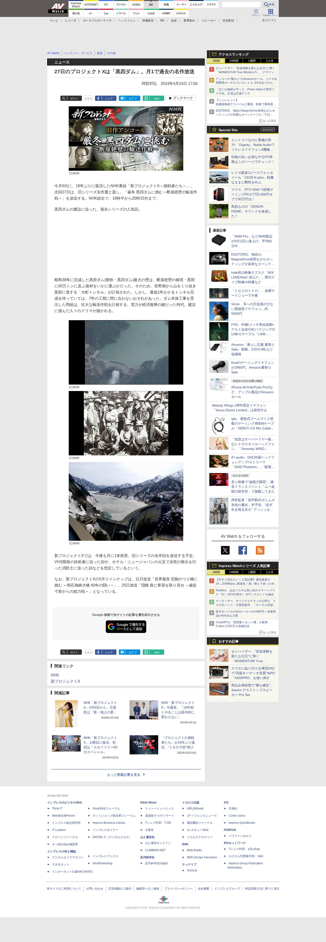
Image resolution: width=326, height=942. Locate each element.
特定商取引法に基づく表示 (262, 888)
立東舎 (149, 830)
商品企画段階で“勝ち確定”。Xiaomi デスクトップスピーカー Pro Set (252, 690)
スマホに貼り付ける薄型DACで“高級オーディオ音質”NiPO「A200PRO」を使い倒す (253, 673)
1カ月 (269, 60)
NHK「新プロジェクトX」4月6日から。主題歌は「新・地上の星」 (100, 707)
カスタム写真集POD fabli (246, 856)
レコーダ (70, 20)
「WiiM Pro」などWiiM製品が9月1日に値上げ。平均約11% (251, 241)
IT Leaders (59, 830)
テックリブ (189, 864)
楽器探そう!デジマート (159, 815)
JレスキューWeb (198, 830)
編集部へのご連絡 (147, 888)
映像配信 (148, 20)
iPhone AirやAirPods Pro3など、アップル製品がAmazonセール (252, 392)
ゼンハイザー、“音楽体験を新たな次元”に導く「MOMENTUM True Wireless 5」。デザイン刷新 (246, 72)
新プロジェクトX (65, 681)
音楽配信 (228, 20)
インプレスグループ (227, 888)
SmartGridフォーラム (106, 808)
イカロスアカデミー (200, 837)
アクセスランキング (234, 54)
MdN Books (194, 850)
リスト (88, 98)
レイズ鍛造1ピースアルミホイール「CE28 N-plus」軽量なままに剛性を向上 (252, 177)
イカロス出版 (190, 802)
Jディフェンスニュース (202, 815)
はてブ (133, 98)
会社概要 (203, 888)
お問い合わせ (94, 888)
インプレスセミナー (105, 830)
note (156, 98)
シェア (109, 98)
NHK (55, 675)
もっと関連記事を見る (123, 775)
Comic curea (237, 815)
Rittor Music (148, 802)
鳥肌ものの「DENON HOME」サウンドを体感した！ (251, 211)
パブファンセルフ (240, 836)
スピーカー (209, 20)
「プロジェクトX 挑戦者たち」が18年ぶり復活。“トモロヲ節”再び (178, 742)
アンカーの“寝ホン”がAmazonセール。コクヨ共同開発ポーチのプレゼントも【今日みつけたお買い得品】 (246, 83)
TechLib (192, 870)
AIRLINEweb (195, 808)
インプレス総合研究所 (66, 822)
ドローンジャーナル (65, 837)
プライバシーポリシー (178, 888)
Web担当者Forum (63, 815)
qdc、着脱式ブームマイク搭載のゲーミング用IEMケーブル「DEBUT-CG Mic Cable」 (252, 423)
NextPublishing (102, 863)
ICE (226, 802)
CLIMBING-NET (155, 850)
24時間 (233, 60)
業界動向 (189, 20)
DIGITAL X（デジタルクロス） (112, 837)
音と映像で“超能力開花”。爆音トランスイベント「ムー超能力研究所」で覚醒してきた (253, 486)
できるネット (60, 864)
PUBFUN (230, 830)
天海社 (233, 808)
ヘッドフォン (127, 20)
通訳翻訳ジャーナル (200, 822)
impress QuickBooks (242, 822)
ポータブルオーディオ (97, 20)
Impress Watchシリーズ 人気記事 (244, 566)
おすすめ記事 (229, 641)
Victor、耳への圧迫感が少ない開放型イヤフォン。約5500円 (252, 308)
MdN (185, 844)
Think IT (57, 808)
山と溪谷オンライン (158, 843)
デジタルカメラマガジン (68, 857)
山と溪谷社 (147, 837)
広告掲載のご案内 (119, 888)
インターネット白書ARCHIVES (72, 871)
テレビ (54, 20)
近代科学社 (147, 857)
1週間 (252, 60)
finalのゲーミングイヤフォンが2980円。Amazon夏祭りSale (252, 367)
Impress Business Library (109, 822)
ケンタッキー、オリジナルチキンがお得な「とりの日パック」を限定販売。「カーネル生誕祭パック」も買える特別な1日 (246, 605)
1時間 (216, 60)
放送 (174, 20)
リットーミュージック (159, 808)
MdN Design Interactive (202, 857)
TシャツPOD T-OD (158, 822)
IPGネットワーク (235, 843)
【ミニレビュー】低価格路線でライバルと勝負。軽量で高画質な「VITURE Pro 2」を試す (246, 104)
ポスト (74, 98)
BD (162, 20)
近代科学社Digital (156, 863)
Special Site (228, 130)
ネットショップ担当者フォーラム (114, 815)
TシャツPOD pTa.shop (244, 849)
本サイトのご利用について (64, 888)
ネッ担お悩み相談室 (65, 844)
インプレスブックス (105, 856)
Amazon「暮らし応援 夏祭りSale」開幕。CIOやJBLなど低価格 (253, 349)
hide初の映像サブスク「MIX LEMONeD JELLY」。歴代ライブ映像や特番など (253, 277)
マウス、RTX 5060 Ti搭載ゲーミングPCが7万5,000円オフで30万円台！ (252, 194)
